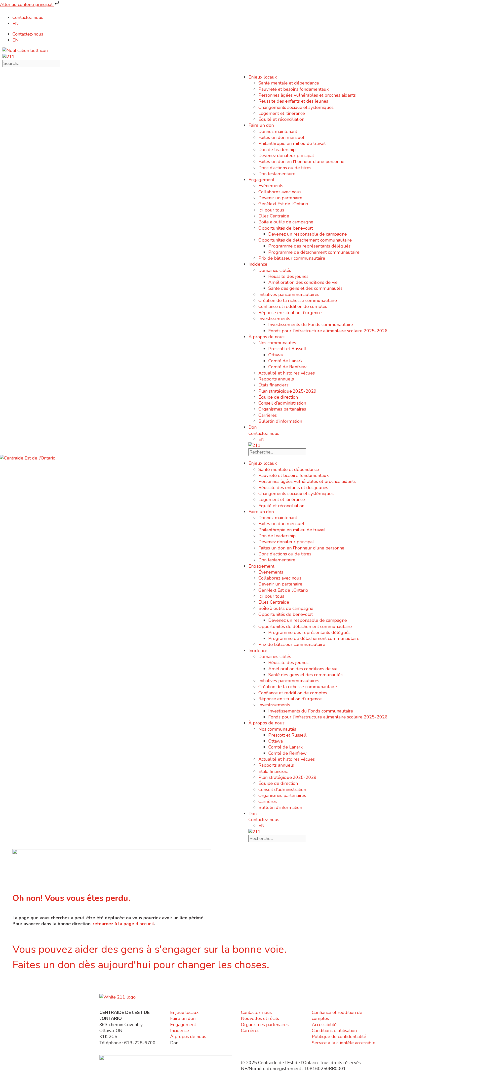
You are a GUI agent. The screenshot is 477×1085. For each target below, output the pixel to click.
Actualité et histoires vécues (286, 373)
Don (252, 427)
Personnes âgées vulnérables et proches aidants (307, 95)
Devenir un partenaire (280, 198)
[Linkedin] (146, 986)
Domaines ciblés (274, 270)
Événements (270, 186)
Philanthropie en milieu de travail (292, 143)
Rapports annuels (276, 379)
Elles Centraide (273, 216)
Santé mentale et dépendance (288, 83)
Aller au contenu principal (27, 4)
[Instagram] (105, 986)
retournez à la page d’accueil (123, 924)
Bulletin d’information (280, 421)
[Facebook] (119, 986)
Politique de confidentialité (339, 1037)
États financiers (273, 385)
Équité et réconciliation (281, 119)
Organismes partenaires (282, 409)
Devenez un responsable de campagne (307, 234)
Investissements (274, 319)
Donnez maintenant (277, 131)
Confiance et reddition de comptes (292, 306)
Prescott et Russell (287, 349)
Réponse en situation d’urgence (290, 313)
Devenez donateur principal (286, 156)
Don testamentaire (276, 174)
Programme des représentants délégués (309, 246)
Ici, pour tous (271, 210)
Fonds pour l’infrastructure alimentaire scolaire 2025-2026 (328, 331)
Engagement (261, 180)
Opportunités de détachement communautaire (305, 240)
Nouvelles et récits (260, 1018)
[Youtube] (133, 986)
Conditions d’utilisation (334, 1031)
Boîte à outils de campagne (285, 222)
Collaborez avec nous (279, 192)
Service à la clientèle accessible (343, 1043)
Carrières (267, 415)
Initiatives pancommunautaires (288, 294)
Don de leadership (277, 150)
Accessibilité (324, 1025)
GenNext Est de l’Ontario (283, 204)
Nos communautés (277, 343)
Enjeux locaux (262, 77)
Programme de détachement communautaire (313, 252)
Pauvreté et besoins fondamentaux (293, 89)
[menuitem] (15, 24)
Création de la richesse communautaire (297, 300)
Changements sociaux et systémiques (296, 107)
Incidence (257, 264)
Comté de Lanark (285, 361)
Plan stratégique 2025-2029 (287, 391)
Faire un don (261, 125)
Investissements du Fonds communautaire (310, 325)
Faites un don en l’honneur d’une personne (301, 162)
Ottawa (275, 355)
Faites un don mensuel (281, 137)
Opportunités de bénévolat (285, 228)
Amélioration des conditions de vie (303, 282)
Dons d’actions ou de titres (284, 168)
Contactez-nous (27, 17)
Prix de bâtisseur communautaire (291, 258)
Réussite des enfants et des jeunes (293, 101)
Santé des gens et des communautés (305, 288)
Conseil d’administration (282, 403)
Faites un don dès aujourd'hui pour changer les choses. (140, 965)
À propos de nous (266, 337)
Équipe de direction (278, 397)
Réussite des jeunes (288, 276)
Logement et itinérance (281, 113)
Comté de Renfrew (287, 367)
